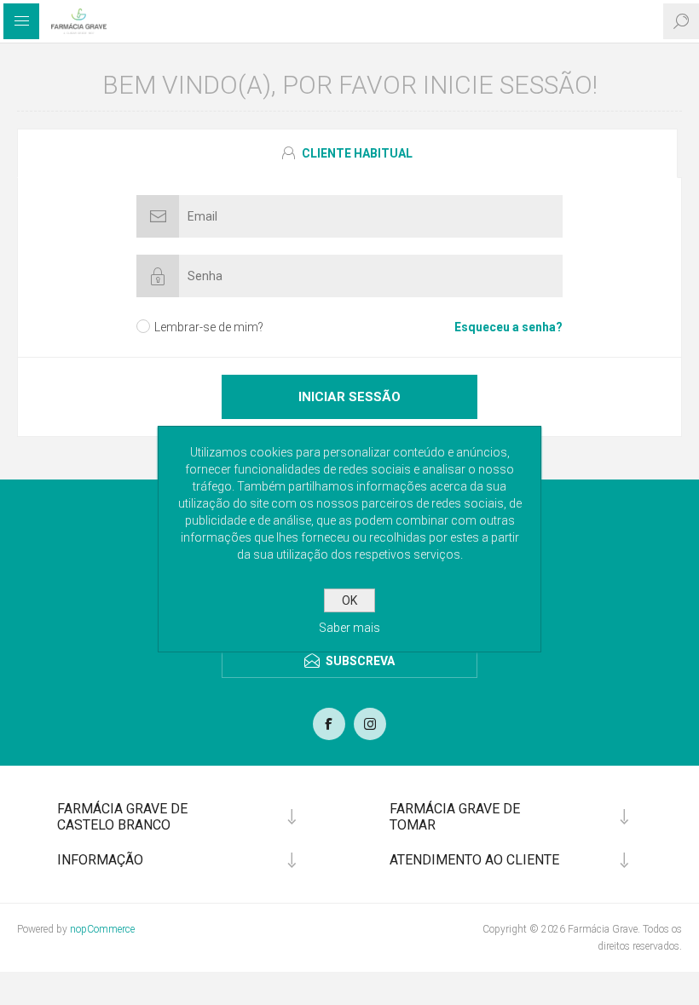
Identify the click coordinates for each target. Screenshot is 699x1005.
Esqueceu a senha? (508, 327)
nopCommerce (102, 929)
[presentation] (347, 153)
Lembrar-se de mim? (208, 327)
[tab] (349, 153)
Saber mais (349, 628)
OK (349, 600)
